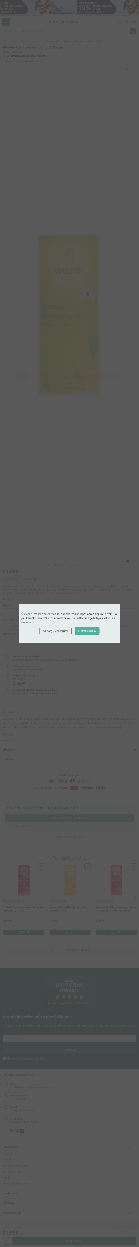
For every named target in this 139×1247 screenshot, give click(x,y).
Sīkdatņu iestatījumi (55, 631)
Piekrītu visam (87, 631)
